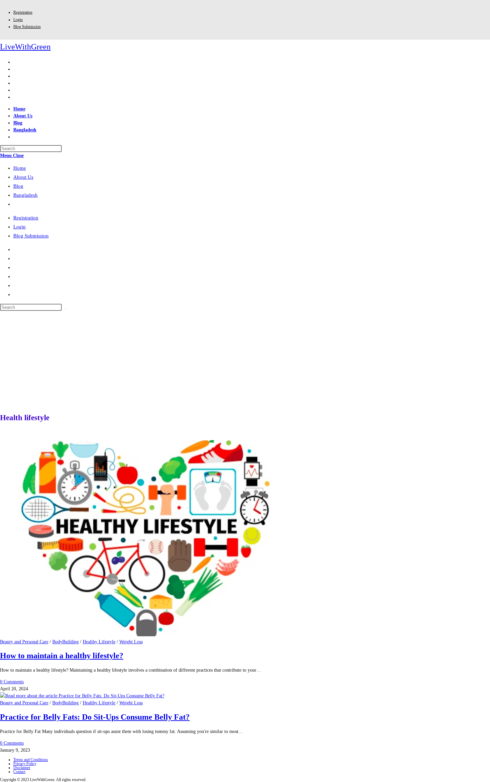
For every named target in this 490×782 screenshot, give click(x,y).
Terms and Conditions (30, 759)
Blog (18, 186)
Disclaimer (21, 767)
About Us (23, 177)
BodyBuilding (65, 641)
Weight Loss (131, 641)
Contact (19, 771)
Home (19, 168)
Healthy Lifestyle (99, 641)
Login (18, 19)
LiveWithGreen (25, 46)
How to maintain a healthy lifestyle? (61, 655)
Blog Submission (27, 26)
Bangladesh (25, 195)
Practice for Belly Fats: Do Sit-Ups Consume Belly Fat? (95, 717)
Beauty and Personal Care (24, 641)
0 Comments (12, 681)
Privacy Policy (24, 763)
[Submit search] (65, 308)
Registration (22, 12)
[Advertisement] (245, 361)
